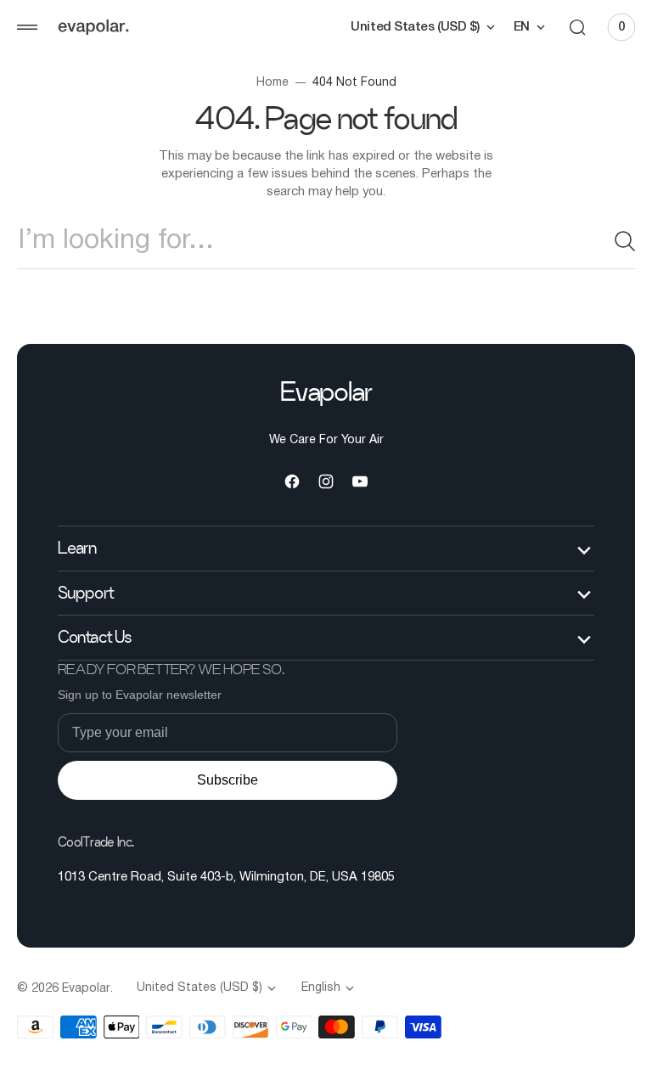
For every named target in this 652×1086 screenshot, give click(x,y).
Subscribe (227, 780)
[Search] (605, 241)
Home (266, 82)
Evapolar (86, 988)
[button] (27, 27)
